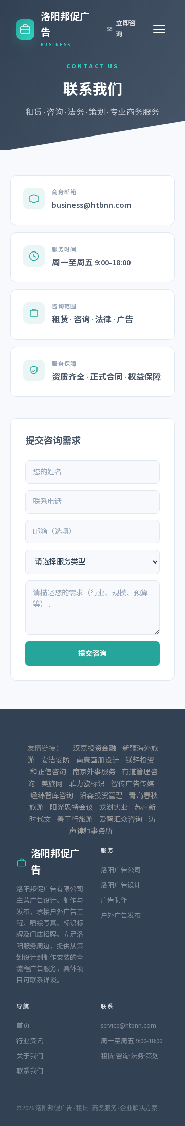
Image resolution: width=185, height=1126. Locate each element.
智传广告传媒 (132, 784)
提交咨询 (92, 654)
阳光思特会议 (71, 808)
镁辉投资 (139, 760)
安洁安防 (55, 760)
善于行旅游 (75, 819)
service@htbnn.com (128, 1026)
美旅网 (52, 784)
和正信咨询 (48, 772)
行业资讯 (29, 1041)
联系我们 (29, 1071)
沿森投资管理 (101, 796)
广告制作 (114, 900)
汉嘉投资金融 (94, 749)
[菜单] (159, 29)
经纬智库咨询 (51, 796)
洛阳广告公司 (121, 870)
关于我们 (29, 1056)
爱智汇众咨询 (120, 819)
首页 (23, 1026)
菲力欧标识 (87, 784)
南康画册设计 (97, 760)
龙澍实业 (113, 808)
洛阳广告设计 (121, 885)
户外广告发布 (121, 915)
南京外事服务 (94, 772)
